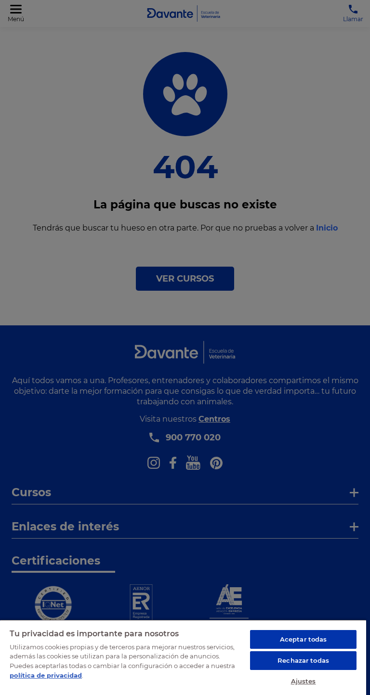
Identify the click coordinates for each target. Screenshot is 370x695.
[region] (183, 657)
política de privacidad (46, 675)
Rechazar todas (303, 660)
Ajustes (303, 681)
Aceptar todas (303, 639)
